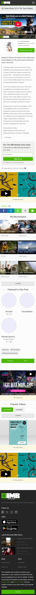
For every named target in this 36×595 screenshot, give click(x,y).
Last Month (7, 410)
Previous (10, 361)
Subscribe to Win (26, 50)
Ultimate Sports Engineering (12, 337)
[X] (7, 513)
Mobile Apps (22, 567)
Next (25, 361)
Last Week (18, 410)
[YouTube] (16, 513)
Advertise (21, 562)
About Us (4, 567)
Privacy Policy (18, 582)
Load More (18, 283)
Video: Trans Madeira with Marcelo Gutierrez (9, 231)
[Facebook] (2, 513)
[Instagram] (11, 513)
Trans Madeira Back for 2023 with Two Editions (9, 272)
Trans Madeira (27, 312)
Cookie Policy (6, 582)
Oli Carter (9, 312)
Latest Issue (5, 562)
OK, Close (18, 592)
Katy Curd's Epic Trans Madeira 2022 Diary (9, 252)
